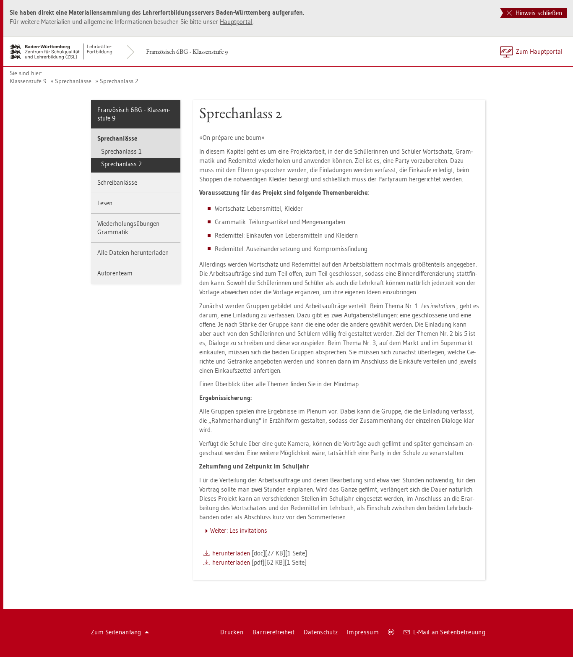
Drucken (231, 632)
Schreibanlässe (117, 182)
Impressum (363, 632)
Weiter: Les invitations (238, 530)
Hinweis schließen (538, 13)
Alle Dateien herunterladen (133, 253)
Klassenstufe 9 (28, 81)
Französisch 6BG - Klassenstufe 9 (187, 51)
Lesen (104, 203)
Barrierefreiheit (273, 632)
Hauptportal (236, 22)
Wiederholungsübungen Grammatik (128, 228)
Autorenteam (115, 273)
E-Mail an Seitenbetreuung (449, 632)
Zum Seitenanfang (116, 632)
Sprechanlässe (73, 81)
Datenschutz (321, 632)
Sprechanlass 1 (121, 151)
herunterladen (231, 553)
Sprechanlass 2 (119, 81)
